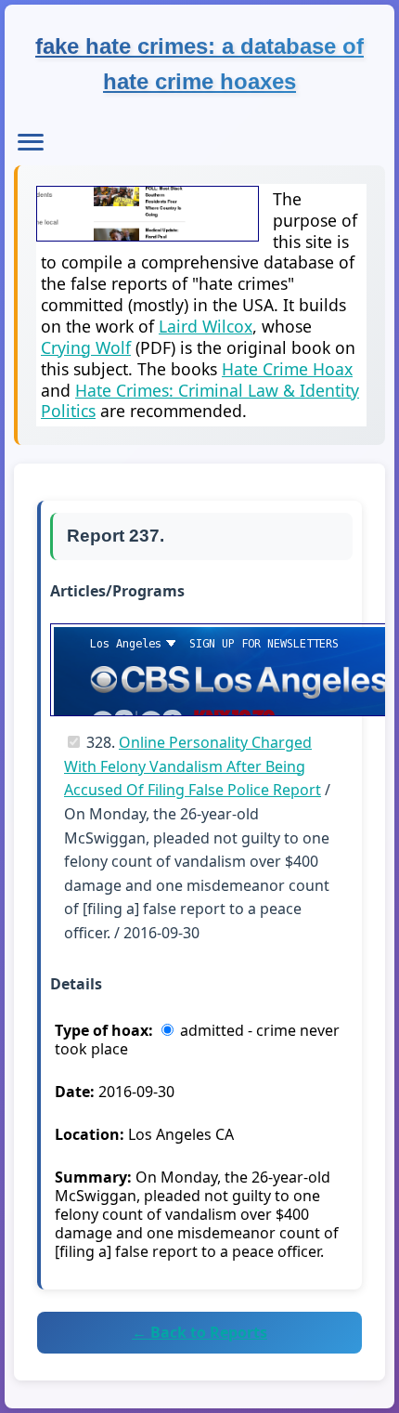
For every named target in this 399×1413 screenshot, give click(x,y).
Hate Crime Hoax (287, 369)
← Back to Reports (199, 1332)
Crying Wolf (86, 347)
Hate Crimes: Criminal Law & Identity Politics (200, 401)
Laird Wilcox (205, 326)
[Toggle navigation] (30, 142)
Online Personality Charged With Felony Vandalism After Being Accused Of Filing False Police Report (192, 766)
